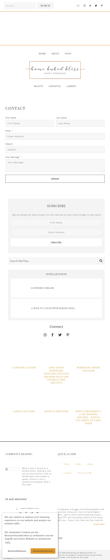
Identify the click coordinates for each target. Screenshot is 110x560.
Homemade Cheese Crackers (88, 369)
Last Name (61, 117)
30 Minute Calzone (24, 367)
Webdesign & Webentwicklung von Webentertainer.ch (73, 553)
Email (8, 131)
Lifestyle (55, 86)
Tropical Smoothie (56, 411)
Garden (71, 86)
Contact (68, 473)
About (55, 53)
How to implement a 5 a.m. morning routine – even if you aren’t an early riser (89, 417)
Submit (55, 178)
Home (42, 53)
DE (78, 5)
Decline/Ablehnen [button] (17, 551)
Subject (9, 144)
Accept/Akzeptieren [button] (43, 551)
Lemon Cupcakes (24, 411)
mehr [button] (7, 542)
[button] (45, 5)
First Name (10, 117)
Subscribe (56, 242)
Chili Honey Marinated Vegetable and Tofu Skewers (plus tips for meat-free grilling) (56, 375)
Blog (78, 464)
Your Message (12, 157)
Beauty (38, 86)
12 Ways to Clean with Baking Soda (53, 308)
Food (68, 53)
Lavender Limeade (42, 288)
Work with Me (84, 473)
